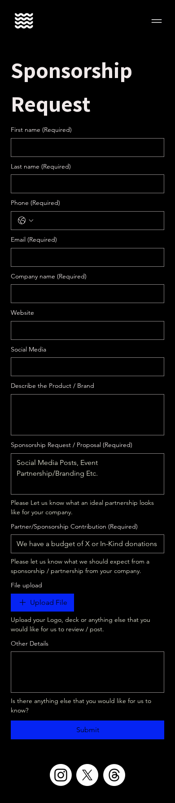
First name (41, 130)
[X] (87, 775)
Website (22, 312)
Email (34, 239)
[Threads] (114, 775)
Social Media (28, 349)
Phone (35, 203)
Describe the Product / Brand (52, 386)
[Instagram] (61, 775)
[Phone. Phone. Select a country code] (26, 220)
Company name (49, 276)
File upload (26, 585)
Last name (41, 166)
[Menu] (157, 21)
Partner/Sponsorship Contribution (74, 526)
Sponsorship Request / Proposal (71, 445)
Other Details (29, 643)
